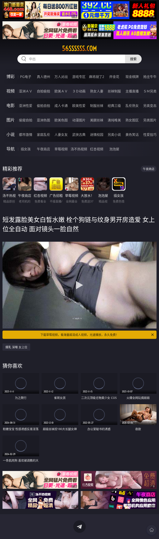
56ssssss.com (79, 48)
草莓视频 (61, 149)
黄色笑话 (132, 134)
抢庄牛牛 (150, 76)
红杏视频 (96, 149)
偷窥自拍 (25, 120)
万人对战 (61, 76)
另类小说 (114, 134)
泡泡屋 (114, 149)
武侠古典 (79, 134)
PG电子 (25, 76)
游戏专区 (79, 76)
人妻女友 (61, 134)
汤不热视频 (79, 149)
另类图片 (150, 120)
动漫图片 (79, 120)
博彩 (10, 76)
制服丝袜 (96, 105)
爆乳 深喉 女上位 (16, 347)
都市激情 (25, 134)
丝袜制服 (114, 91)
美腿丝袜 (96, 120)
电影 (10, 105)
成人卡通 (61, 105)
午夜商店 (43, 149)
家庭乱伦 (43, 134)
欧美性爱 (79, 105)
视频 (10, 91)
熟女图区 (132, 120)
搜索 (133, 59)
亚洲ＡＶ (25, 91)
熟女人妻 (96, 91)
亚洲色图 (43, 120)
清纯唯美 (114, 120)
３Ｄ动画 (79, 91)
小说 (10, 134)
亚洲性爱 (25, 105)
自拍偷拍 (43, 91)
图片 (10, 120)
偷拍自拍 (43, 105)
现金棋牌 (132, 76)
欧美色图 (61, 120)
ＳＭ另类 (150, 91)
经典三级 (114, 105)
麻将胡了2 (96, 76)
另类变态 (150, 105)
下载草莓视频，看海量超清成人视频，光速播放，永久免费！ (79, 335)
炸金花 (114, 76)
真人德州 (43, 76)
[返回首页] (152, 530)
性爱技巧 (150, 134)
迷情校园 (96, 134)
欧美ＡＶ (61, 91)
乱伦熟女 (132, 105)
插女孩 (26, 149)
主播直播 (132, 91)
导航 (10, 149)
